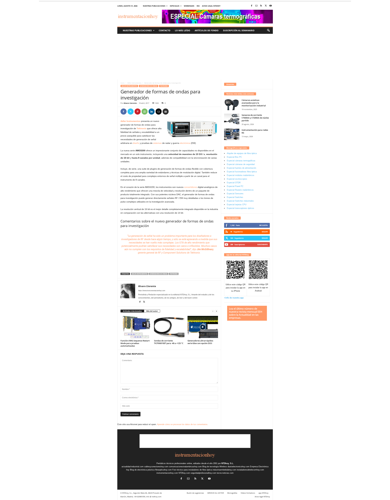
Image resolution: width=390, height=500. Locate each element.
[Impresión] (166, 111)
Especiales (174, 6)
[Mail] (256, 6)
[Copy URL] (173, 111)
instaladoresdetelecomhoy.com (250, 470)
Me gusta (263, 225)
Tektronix (164, 86)
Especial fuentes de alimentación (241, 168)
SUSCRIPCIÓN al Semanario (238, 30)
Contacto (164, 30)
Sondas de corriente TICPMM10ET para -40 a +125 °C (168, 342)
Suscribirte (262, 244)
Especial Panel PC (235, 186)
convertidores (190, 187)
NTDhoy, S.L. (227, 463)
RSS (198, 6)
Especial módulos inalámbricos (240, 175)
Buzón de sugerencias (195, 493)
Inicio (122, 83)
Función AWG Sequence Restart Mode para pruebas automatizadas (135, 343)
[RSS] (261, 6)
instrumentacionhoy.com (167, 473)
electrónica (185, 143)
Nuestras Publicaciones (137, 30)
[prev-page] (212, 311)
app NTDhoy (263, 493)
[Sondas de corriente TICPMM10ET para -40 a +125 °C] (169, 327)
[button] (268, 30)
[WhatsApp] (145, 111)
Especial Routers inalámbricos (240, 190)
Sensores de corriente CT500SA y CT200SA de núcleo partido (255, 118)
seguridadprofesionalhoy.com (203, 473)
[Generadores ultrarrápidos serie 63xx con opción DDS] (203, 327)
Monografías (232, 493)
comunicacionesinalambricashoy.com (185, 466)
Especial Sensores (235, 193)
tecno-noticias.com (225, 473)
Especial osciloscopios (237, 179)
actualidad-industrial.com (133, 466)
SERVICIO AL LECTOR (215, 493)
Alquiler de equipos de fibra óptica (242, 153)
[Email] (159, 111)
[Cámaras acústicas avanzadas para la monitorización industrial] (231, 104)
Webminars (189, 6)
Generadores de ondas (148, 86)
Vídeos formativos (248, 493)
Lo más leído (182, 30)
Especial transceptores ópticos (240, 208)
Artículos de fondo (206, 30)
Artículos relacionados (132, 311)
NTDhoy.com (184, 473)
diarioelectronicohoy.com (238, 466)
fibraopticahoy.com (163, 470)
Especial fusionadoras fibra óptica (242, 171)
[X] (266, 6)
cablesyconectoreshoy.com (156, 466)
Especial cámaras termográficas (241, 161)
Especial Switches (235, 197)
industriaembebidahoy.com (224, 470)
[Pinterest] (138, 111)
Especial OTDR (234, 182)
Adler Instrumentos (134, 83)
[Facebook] (252, 6)
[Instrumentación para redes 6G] (231, 134)
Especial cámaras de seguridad (241, 164)
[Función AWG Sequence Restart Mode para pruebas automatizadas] (136, 327)
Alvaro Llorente (130, 103)
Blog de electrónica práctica (142, 470)
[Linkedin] (152, 111)
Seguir (265, 231)
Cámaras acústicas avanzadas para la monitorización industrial (254, 103)
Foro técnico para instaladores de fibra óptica (192, 470)
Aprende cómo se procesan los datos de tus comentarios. (182, 424)
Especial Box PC (234, 157)
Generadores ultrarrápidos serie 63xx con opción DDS (200, 342)
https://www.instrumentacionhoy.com (151, 290)
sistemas (157, 143)
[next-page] (216, 311)
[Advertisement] (195, 56)
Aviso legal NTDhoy (211, 6)
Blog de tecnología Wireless (214, 466)
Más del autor (152, 311)
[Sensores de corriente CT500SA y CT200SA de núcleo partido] (231, 119)
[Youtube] (270, 6)
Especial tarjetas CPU (236, 204)
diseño (136, 143)
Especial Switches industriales (240, 201)
